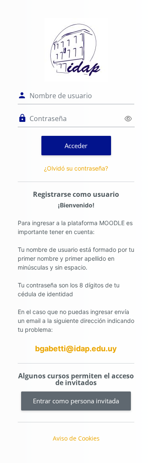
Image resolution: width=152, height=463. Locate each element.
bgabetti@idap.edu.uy (76, 348)
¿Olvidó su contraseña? (76, 168)
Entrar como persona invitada (76, 401)
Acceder (76, 145)
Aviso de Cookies (76, 438)
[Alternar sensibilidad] (128, 119)
